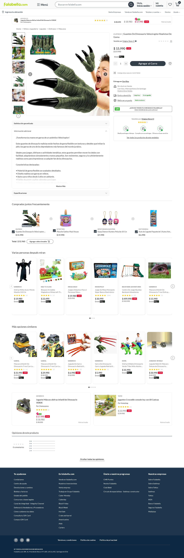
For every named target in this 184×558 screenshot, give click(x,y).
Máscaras (62, 29)
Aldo (60, 523)
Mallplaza (152, 511)
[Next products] (173, 286)
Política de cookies (88, 540)
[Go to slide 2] (92, 318)
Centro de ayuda (20, 483)
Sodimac (151, 491)
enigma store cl (148, 119)
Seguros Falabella (155, 507)
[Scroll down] (18, 116)
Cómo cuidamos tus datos (24, 511)
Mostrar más (60, 186)
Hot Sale (62, 511)
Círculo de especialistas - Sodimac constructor (121, 491)
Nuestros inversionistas (68, 483)
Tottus (150, 495)
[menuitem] (152, 12)
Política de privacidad (108, 540)
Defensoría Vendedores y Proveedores (29, 507)
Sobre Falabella (154, 479)
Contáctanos (19, 479)
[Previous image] (30, 74)
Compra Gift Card (21, 519)
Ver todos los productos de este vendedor (143, 137)
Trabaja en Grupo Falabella (69, 491)
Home (18, 29)
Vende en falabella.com (68, 479)
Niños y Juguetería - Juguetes (35, 29)
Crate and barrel (65, 515)
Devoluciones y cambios (23, 487)
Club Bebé (108, 487)
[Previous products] (11, 286)
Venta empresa (64, 487)
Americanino (64, 519)
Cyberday (62, 499)
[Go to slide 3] (94, 318)
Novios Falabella (110, 483)
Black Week (63, 507)
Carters (62, 527)
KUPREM (118, 34)
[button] (94, 4)
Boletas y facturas (21, 491)
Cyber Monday (64, 495)
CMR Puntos (108, 479)
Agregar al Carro (147, 63)
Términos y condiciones (67, 540)
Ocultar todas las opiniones (92, 459)
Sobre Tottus (153, 487)
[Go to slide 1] (90, 318)
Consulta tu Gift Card (22, 515)
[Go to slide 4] (95, 387)
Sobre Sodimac (154, 483)
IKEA (150, 499)
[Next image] (105, 74)
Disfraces (52, 29)
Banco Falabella (154, 503)
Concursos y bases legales (24, 499)
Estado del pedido (21, 495)
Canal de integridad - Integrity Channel (29, 503)
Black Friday (63, 503)
